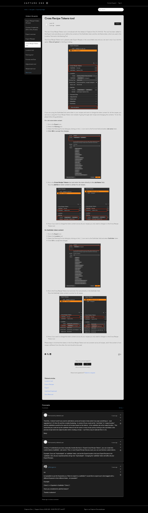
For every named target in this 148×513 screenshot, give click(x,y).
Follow (117, 23)
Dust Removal (49, 394)
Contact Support (111, 3)
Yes (78, 364)
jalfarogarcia (52, 467)
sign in (47, 499)
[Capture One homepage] (36, 3)
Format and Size (31, 59)
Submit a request (90, 373)
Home (25, 9)
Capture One (28, 509)
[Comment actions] (120, 423)
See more (28, 72)
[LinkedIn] (50, 354)
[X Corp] (48, 354)
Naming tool (29, 55)
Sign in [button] (120, 3)
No (87, 364)
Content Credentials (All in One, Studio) (32, 28)
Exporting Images (40, 9)
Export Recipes (30, 39)
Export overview (31, 34)
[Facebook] (45, 354)
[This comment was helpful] (120, 414)
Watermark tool (30, 69)
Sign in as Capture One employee (94, 509)
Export (47, 388)
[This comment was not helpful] (120, 420)
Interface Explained (51, 391)
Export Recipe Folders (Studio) (32, 22)
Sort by (121, 407)
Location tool (30, 50)
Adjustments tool (31, 64)
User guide (31, 9)
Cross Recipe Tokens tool (32, 44)
